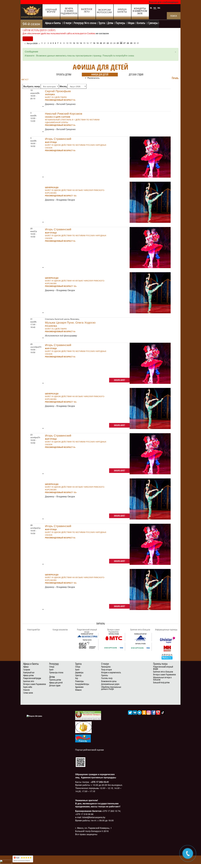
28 (128, 43)
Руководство (106, 667)
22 (108, 43)
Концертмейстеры (82, 684)
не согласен (102, 33)
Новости (26, 690)
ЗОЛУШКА (50, 94)
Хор (76, 678)
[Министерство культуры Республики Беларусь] (83, 727)
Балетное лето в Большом (163, 672)
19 (97, 43)
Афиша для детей (99, 74)
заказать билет (119, 380)
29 (131, 43)
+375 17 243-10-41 (99, 781)
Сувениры (153, 22)
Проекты (104, 675)
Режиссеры (79, 681)
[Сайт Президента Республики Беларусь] (88, 715)
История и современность (111, 672)
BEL (151, 8)
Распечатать (94, 77)
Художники (79, 687)
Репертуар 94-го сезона (85, 22)
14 (81, 43)
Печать (175, 78)
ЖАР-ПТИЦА (51, 142)
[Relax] (167, 657)
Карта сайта (27, 687)
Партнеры (121, 22)
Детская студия (136, 74)
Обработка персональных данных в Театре (111, 688)
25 (118, 43)
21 (104, 43)
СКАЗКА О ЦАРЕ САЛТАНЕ (57, 116)
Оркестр (78, 675)
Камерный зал (28, 672)
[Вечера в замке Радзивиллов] (114, 638)
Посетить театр (106, 678)
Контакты (141, 22)
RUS (155, 8)
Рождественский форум (32, 678)
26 (121, 43)
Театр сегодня (106, 670)
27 (124, 43)
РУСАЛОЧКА (51, 326)
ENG (159, 8)
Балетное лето (28, 681)
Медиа (131, 22)
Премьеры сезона (56, 672)
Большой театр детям (161, 682)
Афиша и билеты (53, 22)
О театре (68, 22)
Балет (51, 670)
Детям (110, 22)
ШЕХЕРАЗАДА (52, 187)
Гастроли (26, 670)
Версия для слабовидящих (163, 2)
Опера (51, 667)
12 (74, 43)
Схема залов (28, 693)
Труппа (102, 22)
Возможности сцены (108, 681)
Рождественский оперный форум (163, 668)
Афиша (26, 667)
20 (101, 43)
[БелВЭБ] (87, 645)
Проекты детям (63, 74)
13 (77, 43)
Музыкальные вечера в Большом (162, 678)
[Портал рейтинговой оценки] (80, 761)
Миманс (78, 690)
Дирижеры (79, 672)
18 (94, 43)
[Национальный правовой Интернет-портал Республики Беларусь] (83, 738)
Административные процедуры (98, 777)
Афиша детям (28, 675)
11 (70, 43)
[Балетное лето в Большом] (140, 638)
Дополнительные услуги (110, 684)
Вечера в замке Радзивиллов (34, 684)
